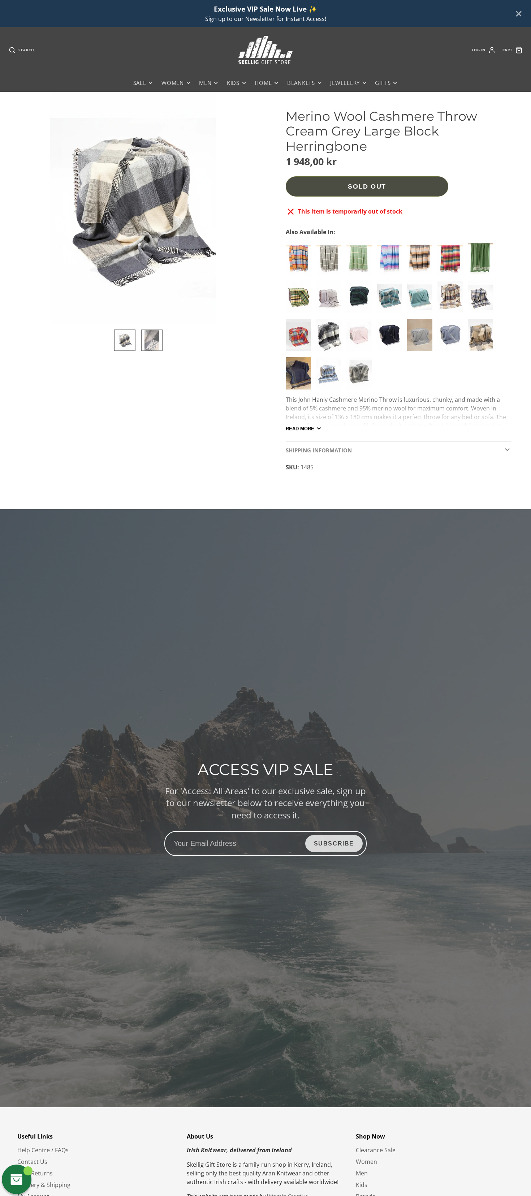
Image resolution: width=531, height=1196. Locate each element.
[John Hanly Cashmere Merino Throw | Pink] (360, 338)
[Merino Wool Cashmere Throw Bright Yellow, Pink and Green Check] (300, 338)
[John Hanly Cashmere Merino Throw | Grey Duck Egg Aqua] (391, 299)
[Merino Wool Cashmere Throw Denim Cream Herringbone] (451, 338)
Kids (233, 83)
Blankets (301, 83)
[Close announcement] (518, 13)
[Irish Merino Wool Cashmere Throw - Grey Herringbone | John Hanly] (421, 338)
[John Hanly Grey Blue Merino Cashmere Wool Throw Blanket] (330, 376)
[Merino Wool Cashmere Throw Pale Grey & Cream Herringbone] (330, 299)
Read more (300, 428)
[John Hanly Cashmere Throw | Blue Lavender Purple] (391, 261)
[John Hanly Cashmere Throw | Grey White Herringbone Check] (330, 261)
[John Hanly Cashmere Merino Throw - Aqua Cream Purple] (421, 299)
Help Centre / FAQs (43, 1150)
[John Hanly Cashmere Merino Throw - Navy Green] (360, 299)
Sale (139, 83)
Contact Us (32, 1162)
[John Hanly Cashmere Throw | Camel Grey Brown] (421, 261)
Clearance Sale (376, 1150)
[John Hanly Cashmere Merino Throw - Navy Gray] (391, 338)
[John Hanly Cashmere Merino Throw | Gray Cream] (482, 338)
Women (172, 83)
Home (263, 83)
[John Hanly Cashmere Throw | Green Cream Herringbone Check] (360, 261)
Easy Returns (35, 1173)
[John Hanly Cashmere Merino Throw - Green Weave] (300, 299)
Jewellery (345, 83)
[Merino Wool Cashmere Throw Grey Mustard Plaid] (451, 299)
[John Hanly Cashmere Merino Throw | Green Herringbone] (482, 261)
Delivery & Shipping (43, 1185)
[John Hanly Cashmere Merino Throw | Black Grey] (330, 338)
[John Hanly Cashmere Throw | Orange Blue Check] (300, 261)
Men (205, 83)
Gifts (382, 83)
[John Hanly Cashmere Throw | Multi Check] (451, 261)
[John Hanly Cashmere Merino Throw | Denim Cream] (482, 299)
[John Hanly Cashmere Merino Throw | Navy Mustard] (300, 376)
